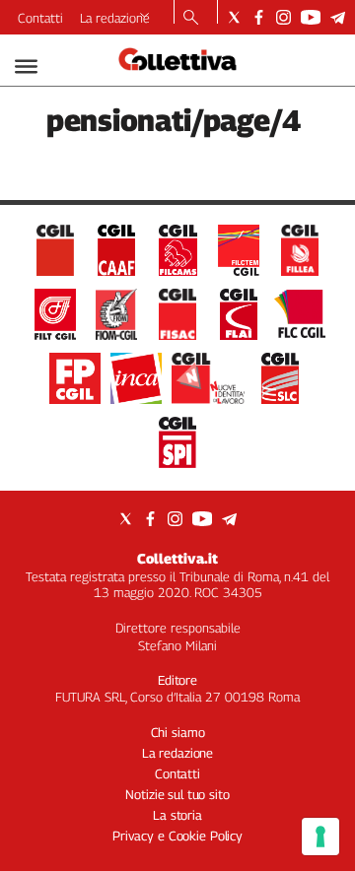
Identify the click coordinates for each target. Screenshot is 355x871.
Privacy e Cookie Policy (177, 835)
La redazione (115, 18)
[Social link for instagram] (283, 17)
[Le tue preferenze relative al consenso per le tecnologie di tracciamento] (320, 836)
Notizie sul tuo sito (177, 794)
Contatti (40, 18)
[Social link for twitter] (234, 17)
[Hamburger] (26, 66)
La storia (177, 815)
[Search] (190, 19)
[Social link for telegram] (337, 17)
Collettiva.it (177, 558)
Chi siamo (178, 732)
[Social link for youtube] (310, 17)
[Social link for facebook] (258, 17)
